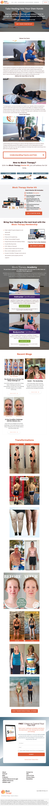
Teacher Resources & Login (10, 779)
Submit (31, 754)
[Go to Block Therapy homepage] (5, 2)
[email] (36, 793)
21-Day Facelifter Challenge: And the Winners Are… (14, 420)
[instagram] (40, 793)
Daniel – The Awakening (35, 381)
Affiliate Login (6, 782)
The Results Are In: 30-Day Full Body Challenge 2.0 (14, 379)
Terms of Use (27, 759)
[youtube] (47, 795)
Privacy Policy (35, 759)
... (16, 389)
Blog (3, 775)
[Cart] (41, 2)
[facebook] (38, 793)
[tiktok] (44, 793)
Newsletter (29, 779)
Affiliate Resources (7, 780)
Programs (5, 777)
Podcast (4, 774)
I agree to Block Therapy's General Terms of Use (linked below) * (32, 750)
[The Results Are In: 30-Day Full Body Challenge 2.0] (14, 367)
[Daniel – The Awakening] (35, 368)
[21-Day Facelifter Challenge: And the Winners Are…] (14, 407)
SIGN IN (45, 2)
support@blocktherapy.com (42, 790)
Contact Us (29, 772)
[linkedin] (42, 793)
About (4, 772)
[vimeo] (46, 793)
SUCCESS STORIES (21, 2)
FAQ (27, 774)
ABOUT (15, 2)
